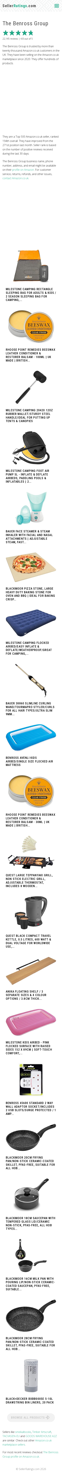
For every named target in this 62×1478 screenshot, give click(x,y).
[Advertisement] (31, 100)
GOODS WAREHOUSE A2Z (41, 1436)
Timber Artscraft (41, 1432)
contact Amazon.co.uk (15, 178)
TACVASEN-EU (11, 1436)
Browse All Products (28, 1417)
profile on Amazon (23, 170)
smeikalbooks (23, 1432)
